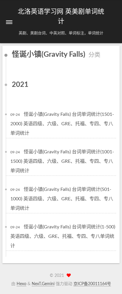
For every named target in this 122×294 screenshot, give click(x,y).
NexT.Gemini (43, 284)
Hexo (21, 284)
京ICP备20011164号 (92, 284)
